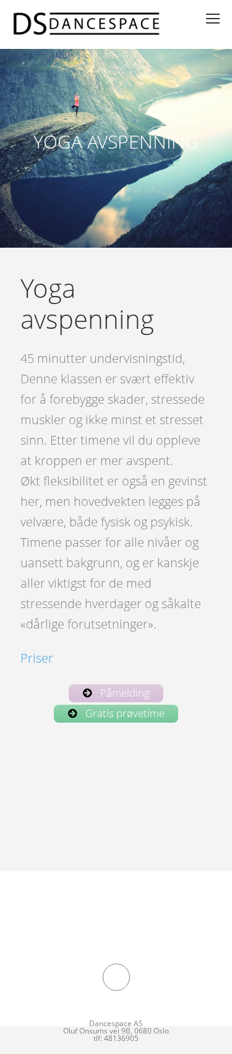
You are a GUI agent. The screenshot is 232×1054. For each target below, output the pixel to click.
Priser (36, 658)
